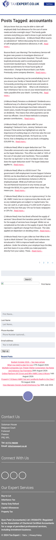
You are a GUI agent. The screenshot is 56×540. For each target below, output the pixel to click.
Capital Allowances (10, 507)
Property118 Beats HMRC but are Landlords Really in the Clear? (28, 379)
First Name (45, 284)
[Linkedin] (22, 475)
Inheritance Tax (8, 500)
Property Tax (7, 511)
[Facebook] (5, 475)
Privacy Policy (35, 535)
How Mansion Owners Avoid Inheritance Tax (21, 385)
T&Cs (24, 535)
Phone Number (7, 330)
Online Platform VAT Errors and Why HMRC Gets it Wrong (26, 373)
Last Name (5, 320)
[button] (28, 11)
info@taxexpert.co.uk (17, 446)
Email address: (7, 341)
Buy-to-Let (6, 496)
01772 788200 (12, 443)
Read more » (41, 72)
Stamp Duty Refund (10, 504)
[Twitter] (13, 475)
